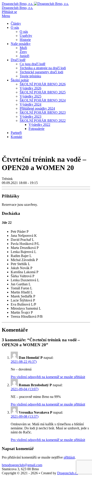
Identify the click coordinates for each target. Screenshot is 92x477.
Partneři (16, 133)
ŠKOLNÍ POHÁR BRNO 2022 (43, 120)
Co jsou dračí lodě (32, 64)
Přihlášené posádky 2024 (37, 108)
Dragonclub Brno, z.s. (17, 8)
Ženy (23, 52)
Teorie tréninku (30, 76)
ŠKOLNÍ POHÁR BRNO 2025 (43, 92)
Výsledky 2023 (30, 116)
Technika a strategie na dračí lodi (43, 68)
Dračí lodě (18, 60)
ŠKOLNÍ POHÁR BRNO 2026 (43, 84)
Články (16, 23)
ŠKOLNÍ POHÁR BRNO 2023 (43, 112)
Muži (23, 48)
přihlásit (69, 457)
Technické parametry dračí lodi (41, 72)
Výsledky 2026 (30, 88)
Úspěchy (26, 36)
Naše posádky (21, 44)
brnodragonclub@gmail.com (22, 465)
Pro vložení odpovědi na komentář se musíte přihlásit (48, 377)
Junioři (24, 56)
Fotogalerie (36, 129)
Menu (6, 16)
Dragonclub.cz (67, 473)
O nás (15, 27)
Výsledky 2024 (30, 104)
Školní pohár (20, 80)
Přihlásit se (9, 12)
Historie (25, 40)
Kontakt (16, 137)
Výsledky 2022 (39, 124)
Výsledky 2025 (30, 96)
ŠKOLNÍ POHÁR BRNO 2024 (43, 100)
